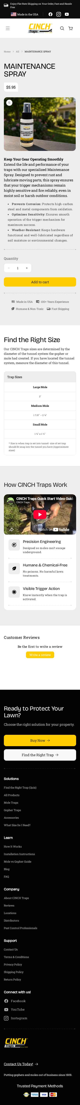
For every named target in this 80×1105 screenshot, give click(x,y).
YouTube (17, 1009)
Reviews (9, 905)
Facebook (18, 1001)
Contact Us (11, 949)
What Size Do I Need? (17, 825)
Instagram (19, 1018)
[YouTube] (66, 14)
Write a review (40, 655)
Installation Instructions (19, 854)
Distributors (11, 920)
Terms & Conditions (16, 957)
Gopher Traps (12, 810)
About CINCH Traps (16, 898)
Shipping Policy (13, 972)
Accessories (11, 817)
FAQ (6, 876)
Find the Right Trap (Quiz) (20, 787)
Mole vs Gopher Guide (17, 861)
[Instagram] (58, 14)
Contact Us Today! (18, 1064)
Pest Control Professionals (20, 928)
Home (7, 51)
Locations (10, 913)
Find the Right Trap (38, 755)
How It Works (13, 846)
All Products (11, 795)
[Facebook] (50, 14)
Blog (7, 869)
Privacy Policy (13, 964)
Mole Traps (11, 802)
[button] (7, 28)
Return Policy (12, 979)
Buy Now (37, 740)
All (17, 51)
